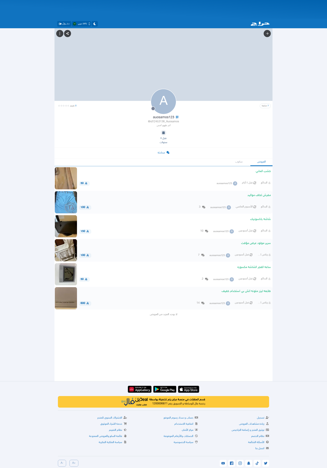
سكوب (239, 161)
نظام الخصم (257, 436)
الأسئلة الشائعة (256, 442)
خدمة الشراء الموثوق (111, 424)
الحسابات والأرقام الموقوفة (178, 436)
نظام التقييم (115, 430)
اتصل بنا (259, 448)
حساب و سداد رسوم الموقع (178, 418)
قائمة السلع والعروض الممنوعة (105, 436)
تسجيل (260, 418)
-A (62, 463)
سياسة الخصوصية (183, 442)
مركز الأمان (187, 430)
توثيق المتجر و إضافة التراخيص (248, 430)
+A (74, 463)
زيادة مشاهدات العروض (251, 424)
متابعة (265, 106)
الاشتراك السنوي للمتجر (109, 418)
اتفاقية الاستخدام (183, 424)
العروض (261, 161)
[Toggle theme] (95, 24)
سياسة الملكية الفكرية (110, 442)
